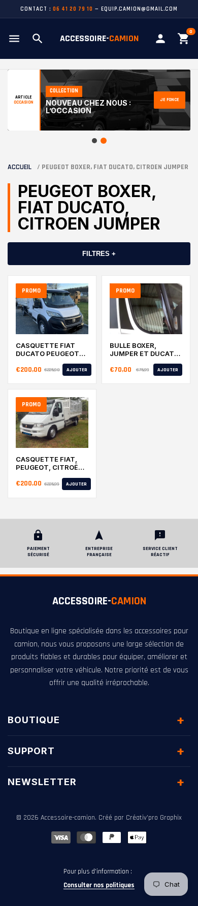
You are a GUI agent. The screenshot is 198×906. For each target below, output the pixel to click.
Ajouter (77, 370)
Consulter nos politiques (99, 885)
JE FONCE (169, 100)
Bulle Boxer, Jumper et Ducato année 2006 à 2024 (144, 350)
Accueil (19, 167)
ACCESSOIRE (99, 601)
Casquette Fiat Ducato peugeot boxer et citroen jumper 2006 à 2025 (48, 350)
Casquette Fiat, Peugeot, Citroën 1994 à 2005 (49, 463)
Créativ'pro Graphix (154, 817)
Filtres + (99, 253)
